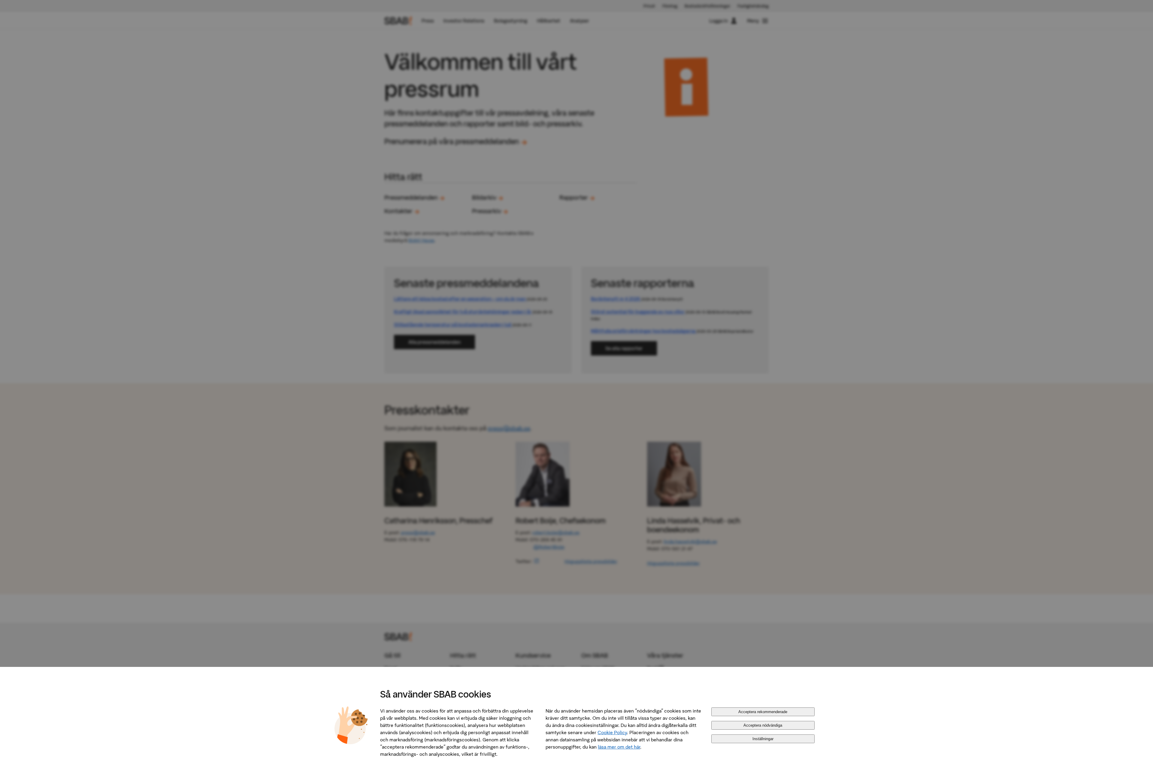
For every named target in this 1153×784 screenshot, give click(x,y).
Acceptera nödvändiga (762, 725)
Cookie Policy (612, 732)
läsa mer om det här (619, 747)
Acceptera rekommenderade (762, 712)
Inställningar (762, 739)
